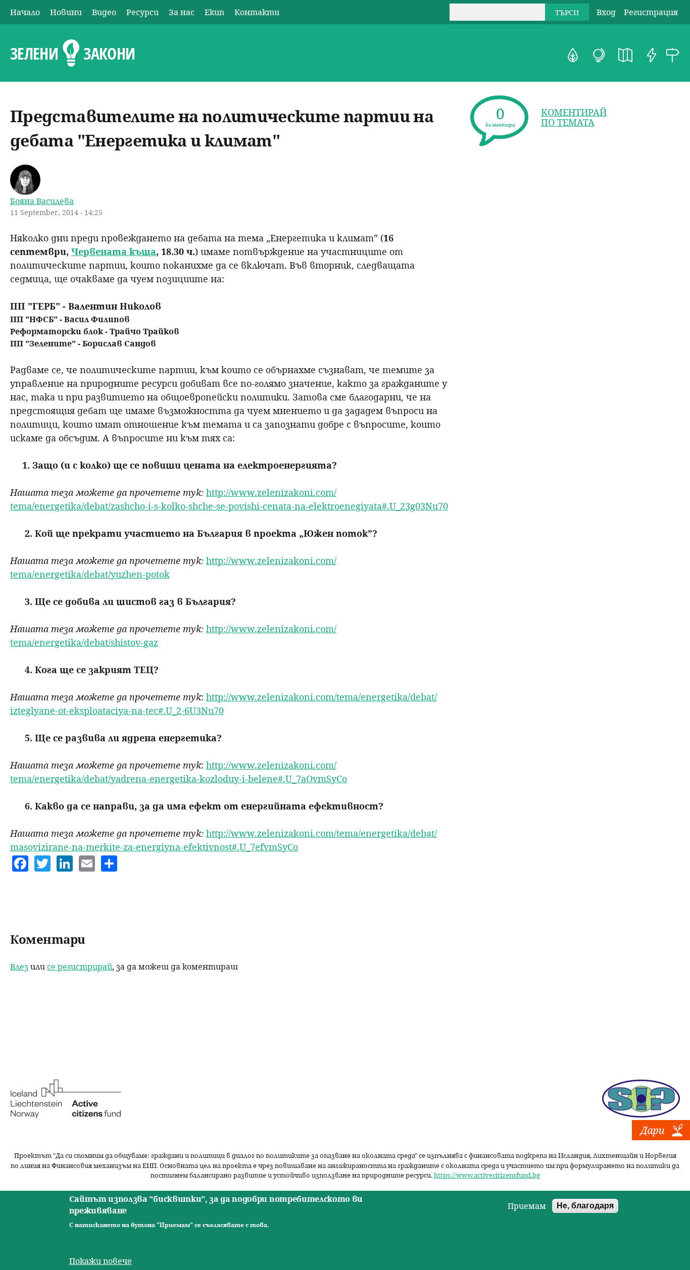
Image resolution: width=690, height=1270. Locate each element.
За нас (181, 12)
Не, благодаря (585, 1205)
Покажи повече (100, 1260)
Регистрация (651, 12)
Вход (606, 12)
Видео (104, 12)
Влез (19, 966)
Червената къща (113, 251)
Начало (25, 12)
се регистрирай (79, 966)
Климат (599, 55)
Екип (214, 12)
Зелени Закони (72, 53)
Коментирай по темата (574, 117)
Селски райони (673, 55)
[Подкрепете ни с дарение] (661, 1137)
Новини (66, 12)
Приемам (527, 1205)
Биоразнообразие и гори (573, 55)
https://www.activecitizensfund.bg (487, 1175)
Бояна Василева (42, 201)
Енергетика (652, 55)
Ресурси (142, 12)
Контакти (256, 12)
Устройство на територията (625, 55)
